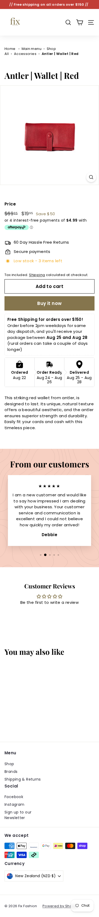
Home (10, 48)
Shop (9, 764)
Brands (10, 771)
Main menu (31, 48)
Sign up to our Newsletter (17, 815)
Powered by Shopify (61, 906)
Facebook (13, 796)
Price (10, 204)
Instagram (14, 804)
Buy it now (49, 303)
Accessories (25, 53)
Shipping (37, 275)
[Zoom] (91, 177)
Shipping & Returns (22, 779)
